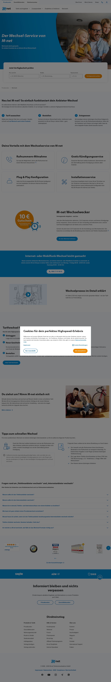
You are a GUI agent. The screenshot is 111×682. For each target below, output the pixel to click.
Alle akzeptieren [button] (80, 351)
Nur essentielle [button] (30, 351)
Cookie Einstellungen (80, 345)
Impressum (27, 345)
